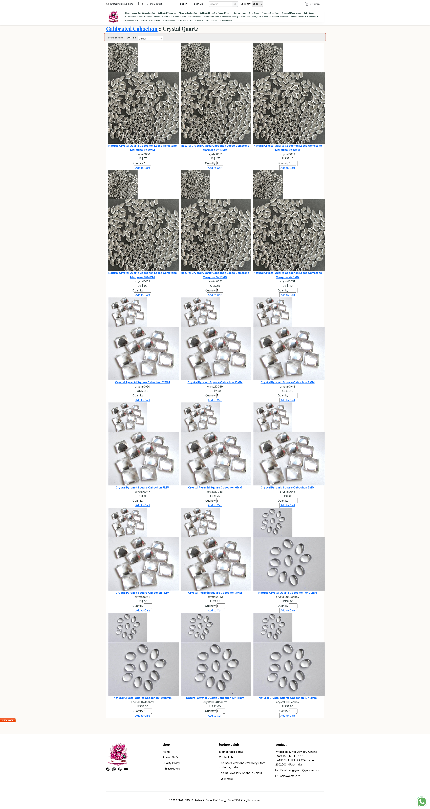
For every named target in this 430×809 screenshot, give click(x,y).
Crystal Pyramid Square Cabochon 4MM (142, 592)
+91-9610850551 (154, 4)
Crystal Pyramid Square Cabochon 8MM (288, 382)
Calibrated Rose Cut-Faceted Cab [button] (214, 13)
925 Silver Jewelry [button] (195, 20)
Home (127, 13)
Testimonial (226, 778)
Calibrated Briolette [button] (211, 17)
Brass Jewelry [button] (226, 20)
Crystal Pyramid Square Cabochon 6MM (215, 487)
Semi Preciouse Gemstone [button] (150, 17)
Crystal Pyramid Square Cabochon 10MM (215, 382)
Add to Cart (142, 167)
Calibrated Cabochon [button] (167, 13)
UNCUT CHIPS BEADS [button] (150, 20)
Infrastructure (172, 768)
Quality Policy (171, 763)
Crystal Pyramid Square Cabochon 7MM (142, 487)
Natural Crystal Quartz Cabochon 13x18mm (142, 697)
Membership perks (231, 751)
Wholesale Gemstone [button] (191, 17)
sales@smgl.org (290, 776)
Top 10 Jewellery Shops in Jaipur (240, 773)
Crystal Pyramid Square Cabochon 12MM (142, 382)
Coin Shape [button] (254, 13)
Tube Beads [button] (309, 13)
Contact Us (226, 757)
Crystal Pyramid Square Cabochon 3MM (215, 592)
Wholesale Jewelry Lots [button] (251, 17)
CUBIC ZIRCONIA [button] (171, 17)
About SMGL (171, 757)
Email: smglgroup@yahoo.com (299, 770)
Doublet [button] (181, 20)
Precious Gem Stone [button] (270, 13)
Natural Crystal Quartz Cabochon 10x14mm (288, 697)
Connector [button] (312, 17)
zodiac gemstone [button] (238, 13)
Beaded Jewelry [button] (271, 17)
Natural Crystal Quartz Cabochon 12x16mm (215, 697)
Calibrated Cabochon (132, 28)
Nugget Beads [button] (169, 20)
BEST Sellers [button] (211, 20)
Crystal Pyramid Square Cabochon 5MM (287, 487)
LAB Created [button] (130, 17)
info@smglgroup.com (121, 4)
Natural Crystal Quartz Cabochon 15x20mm (287, 592)
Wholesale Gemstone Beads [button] (292, 17)
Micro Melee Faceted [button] (188, 13)
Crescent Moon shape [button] (291, 13)
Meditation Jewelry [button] (230, 17)
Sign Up (198, 4)
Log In (183, 4)
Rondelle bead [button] (131, 20)
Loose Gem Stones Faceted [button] (143, 13)
